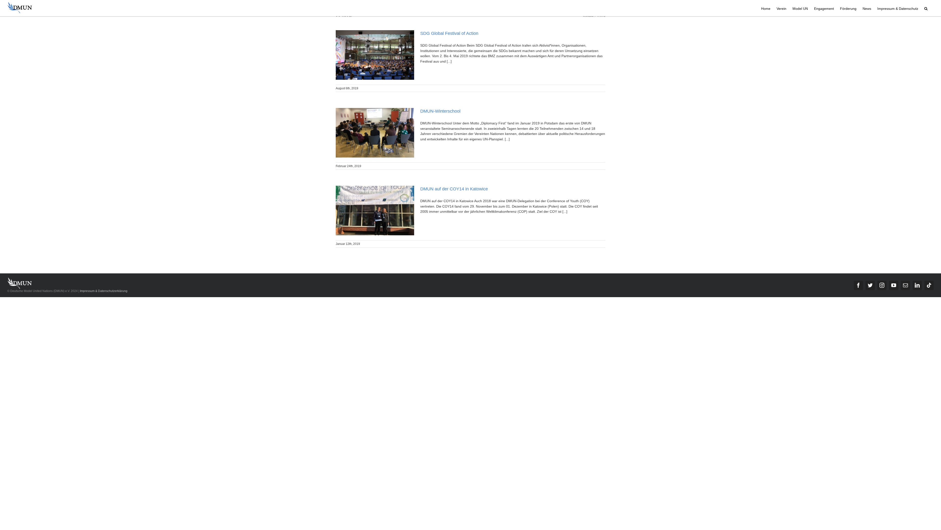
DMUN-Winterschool (440, 111)
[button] (926, 8)
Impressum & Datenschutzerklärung (103, 291)
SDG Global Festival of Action (449, 33)
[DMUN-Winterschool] (375, 133)
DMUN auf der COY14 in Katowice (454, 188)
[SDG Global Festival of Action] (375, 55)
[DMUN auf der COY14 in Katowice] (375, 210)
